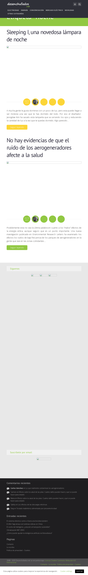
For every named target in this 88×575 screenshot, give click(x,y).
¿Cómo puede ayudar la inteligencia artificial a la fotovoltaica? (29, 533)
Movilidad (69, 10)
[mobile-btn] (75, 4)
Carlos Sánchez (17, 488)
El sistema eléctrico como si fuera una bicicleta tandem (27, 521)
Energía (24, 10)
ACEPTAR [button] (79, 571)
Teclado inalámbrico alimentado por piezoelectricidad (36, 508)
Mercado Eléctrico (54, 10)
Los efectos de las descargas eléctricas (32, 504)
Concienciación (37, 10)
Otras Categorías (16, 14)
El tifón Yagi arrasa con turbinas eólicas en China (24, 524)
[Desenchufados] (18, 4)
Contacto (10, 544)
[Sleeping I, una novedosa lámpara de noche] (44, 69)
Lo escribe (10, 547)
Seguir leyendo (17, 127)
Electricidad (13, 10)
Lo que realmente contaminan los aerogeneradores (45, 488)
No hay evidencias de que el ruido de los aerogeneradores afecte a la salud (39, 148)
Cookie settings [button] (66, 571)
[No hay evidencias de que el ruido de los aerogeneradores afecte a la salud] (44, 186)
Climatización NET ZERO (15, 530)
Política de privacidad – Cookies (18, 550)
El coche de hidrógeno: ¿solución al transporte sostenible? (28, 527)
